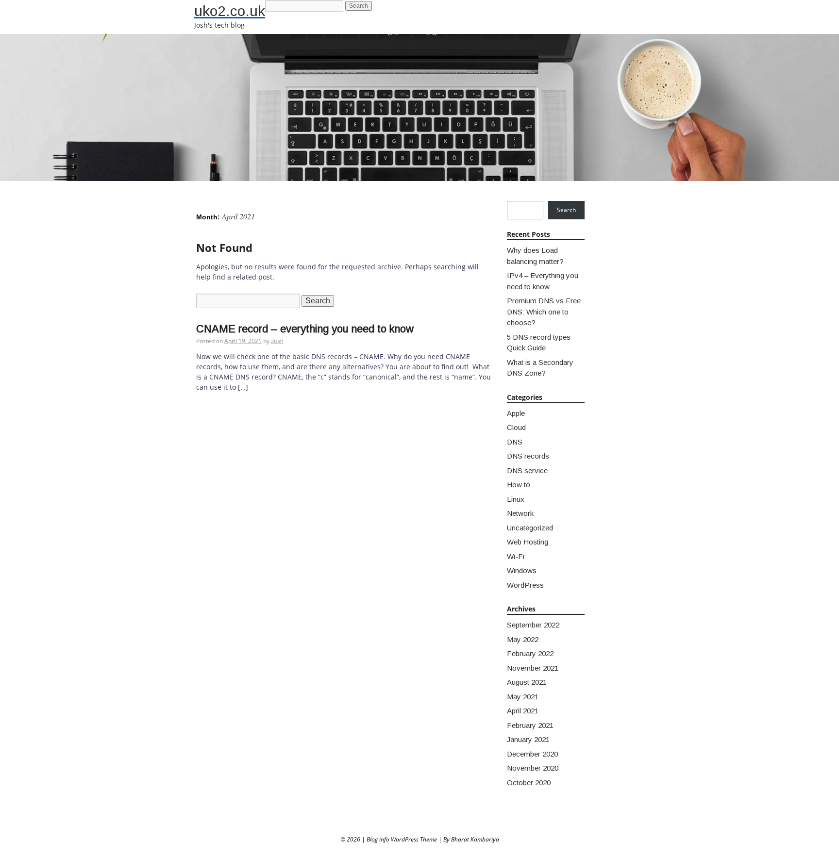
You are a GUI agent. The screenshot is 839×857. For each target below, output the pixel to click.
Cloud (516, 427)
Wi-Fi (515, 556)
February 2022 (530, 653)
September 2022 (533, 625)
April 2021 (522, 711)
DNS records (528, 456)
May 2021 (522, 696)
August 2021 (527, 682)
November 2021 (532, 668)
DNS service (527, 470)
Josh (277, 341)
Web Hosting (527, 542)
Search (566, 210)
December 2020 (532, 754)
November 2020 (532, 768)
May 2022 (522, 639)
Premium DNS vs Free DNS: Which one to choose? (544, 312)
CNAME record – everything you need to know (305, 329)
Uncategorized (530, 528)
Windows (522, 570)
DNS (514, 442)
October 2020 (529, 782)
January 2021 (528, 739)
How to (518, 484)
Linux (515, 499)
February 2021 (530, 725)
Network (520, 513)
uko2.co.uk (229, 11)
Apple (516, 413)
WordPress (525, 585)
